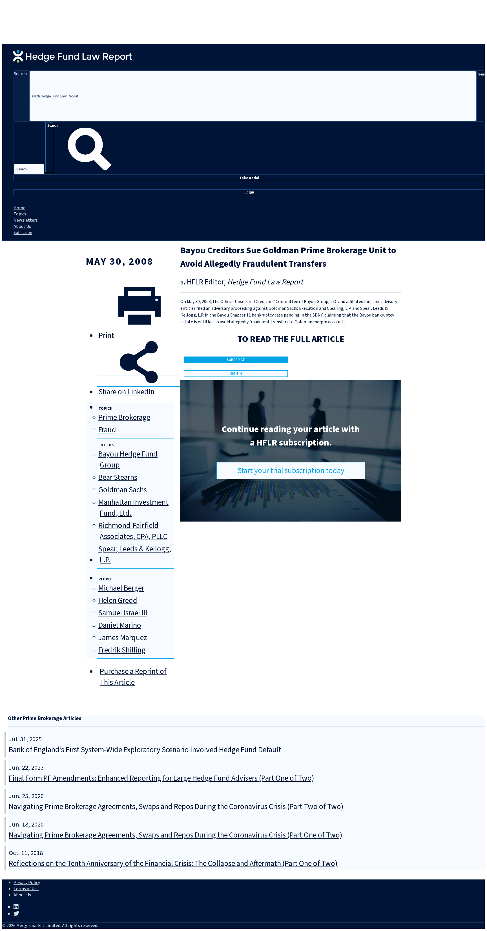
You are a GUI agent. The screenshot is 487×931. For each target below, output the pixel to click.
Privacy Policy (27, 882)
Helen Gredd (117, 600)
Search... (21, 74)
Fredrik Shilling (121, 650)
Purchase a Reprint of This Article (133, 677)
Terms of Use (26, 889)
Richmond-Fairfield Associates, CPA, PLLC (132, 531)
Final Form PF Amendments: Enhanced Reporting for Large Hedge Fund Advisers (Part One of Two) (161, 778)
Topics (20, 214)
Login (249, 192)
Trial (249, 178)
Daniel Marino (119, 625)
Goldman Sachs (122, 489)
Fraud (107, 429)
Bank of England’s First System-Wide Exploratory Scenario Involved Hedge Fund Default (145, 749)
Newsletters (26, 220)
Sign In (236, 373)
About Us (22, 226)
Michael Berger (121, 588)
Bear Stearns (117, 477)
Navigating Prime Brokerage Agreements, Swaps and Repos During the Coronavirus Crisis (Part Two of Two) (176, 806)
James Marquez (122, 637)
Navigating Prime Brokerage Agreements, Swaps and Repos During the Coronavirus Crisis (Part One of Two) (175, 835)
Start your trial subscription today (291, 470)
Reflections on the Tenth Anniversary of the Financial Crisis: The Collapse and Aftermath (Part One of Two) (173, 863)
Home (19, 208)
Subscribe (23, 233)
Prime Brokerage (124, 417)
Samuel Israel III (122, 612)
